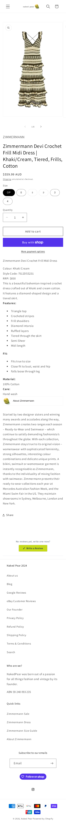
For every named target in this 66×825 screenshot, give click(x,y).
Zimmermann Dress (19, 722)
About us (12, 575)
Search (11, 652)
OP (9, 192)
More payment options (33, 251)
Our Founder (15, 609)
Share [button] (9, 515)
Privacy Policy (15, 618)
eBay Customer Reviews (21, 601)
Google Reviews (16, 592)
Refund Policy (15, 626)
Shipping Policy (16, 635)
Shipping (7, 179)
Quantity (8, 209)
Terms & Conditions (19, 643)
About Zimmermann (19, 739)
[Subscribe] (52, 763)
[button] (8, 6)
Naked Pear (26, 818)
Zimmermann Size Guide (22, 730)
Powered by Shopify (43, 818)
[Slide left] (25, 126)
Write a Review (36, 549)
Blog (9, 584)
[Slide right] (41, 126)
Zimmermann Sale (18, 714)
